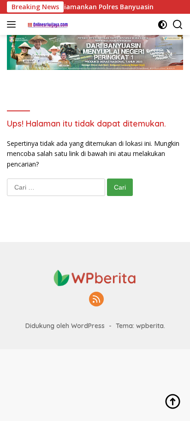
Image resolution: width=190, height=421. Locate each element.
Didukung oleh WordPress (65, 326)
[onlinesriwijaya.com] (47, 24)
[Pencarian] (177, 24)
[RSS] (96, 300)
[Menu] (13, 24)
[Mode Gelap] (162, 24)
